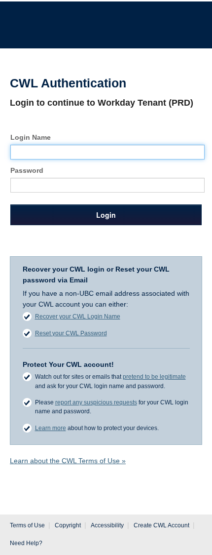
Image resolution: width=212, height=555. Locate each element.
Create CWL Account (161, 525)
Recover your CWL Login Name (77, 316)
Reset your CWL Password (71, 333)
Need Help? (26, 543)
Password (26, 170)
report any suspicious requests (96, 402)
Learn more (50, 428)
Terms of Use (27, 525)
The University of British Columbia (77, 20)
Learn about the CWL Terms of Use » (68, 461)
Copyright (68, 525)
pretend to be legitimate (154, 376)
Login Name (30, 137)
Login (106, 215)
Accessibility (107, 525)
